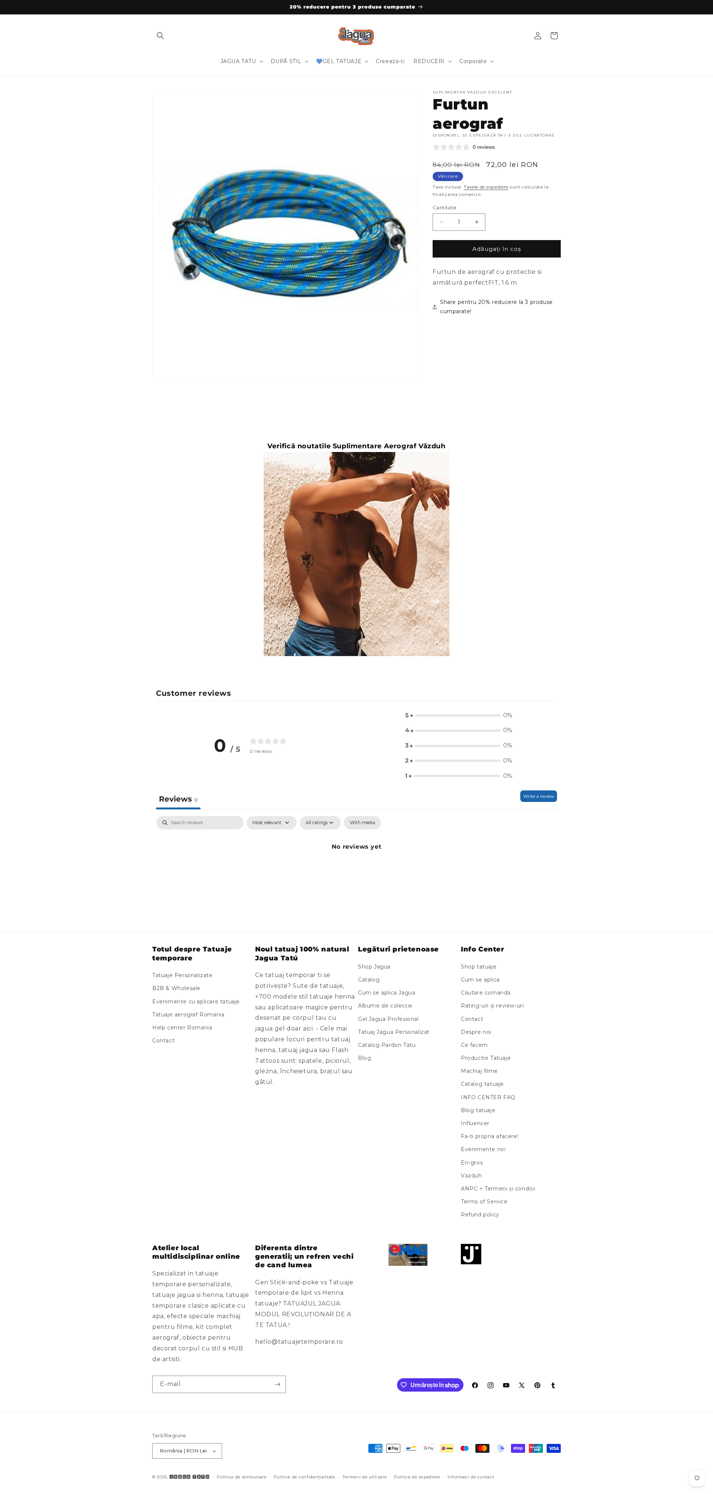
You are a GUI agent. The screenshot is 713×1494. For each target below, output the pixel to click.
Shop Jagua (374, 966)
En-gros (472, 1162)
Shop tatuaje (479, 966)
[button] (160, 35)
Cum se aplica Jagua (386, 992)
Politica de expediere (417, 1477)
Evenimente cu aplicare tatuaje (196, 1001)
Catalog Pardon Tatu (387, 1045)
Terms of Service (484, 1201)
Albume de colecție (385, 1005)
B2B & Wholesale (176, 988)
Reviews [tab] (178, 798)
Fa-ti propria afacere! (489, 1136)
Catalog (369, 979)
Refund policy (480, 1214)
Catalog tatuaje (482, 1084)
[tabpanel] (356, 872)
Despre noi (476, 1032)
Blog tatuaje (478, 1110)
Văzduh (471, 1175)
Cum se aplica (480, 979)
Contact (163, 1040)
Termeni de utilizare (364, 1477)
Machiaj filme (479, 1071)
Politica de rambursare (241, 1477)
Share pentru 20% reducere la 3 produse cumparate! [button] (496, 306)
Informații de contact (470, 1477)
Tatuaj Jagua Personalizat (394, 1032)
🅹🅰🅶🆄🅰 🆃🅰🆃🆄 (189, 1477)
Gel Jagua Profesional (388, 1019)
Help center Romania (182, 1027)
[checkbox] (362, 822)
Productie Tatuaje (486, 1058)
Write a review (538, 796)
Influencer (475, 1123)
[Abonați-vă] (277, 1384)
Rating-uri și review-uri (492, 1005)
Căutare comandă (486, 992)
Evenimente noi (483, 1149)
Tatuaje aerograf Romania (188, 1014)
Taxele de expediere (486, 186)
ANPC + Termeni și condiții (498, 1188)
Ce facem (474, 1045)
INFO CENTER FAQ (488, 1097)
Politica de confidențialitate (304, 1477)
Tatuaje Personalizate (182, 975)
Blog (364, 1058)
